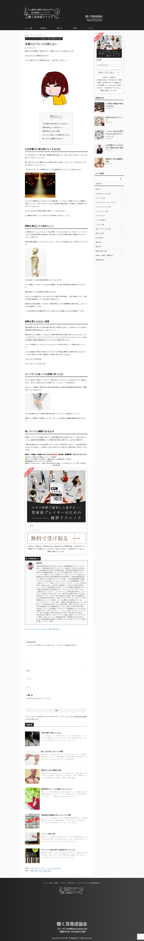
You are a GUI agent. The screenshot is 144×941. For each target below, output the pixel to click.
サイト (28, 687)
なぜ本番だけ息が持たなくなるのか (55, 124)
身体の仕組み (56, 629)
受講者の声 (43, 28)
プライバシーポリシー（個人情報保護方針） (89, 883)
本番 (50, 629)
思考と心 (45, 629)
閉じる (59, 116)
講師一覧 (59, 28)
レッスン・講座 (27, 28)
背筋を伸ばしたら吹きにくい (53, 127)
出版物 (75, 28)
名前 (28, 670)
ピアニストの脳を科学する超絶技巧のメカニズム (58, 850)
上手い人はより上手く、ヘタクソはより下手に (45, 868)
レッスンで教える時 (48, 834)
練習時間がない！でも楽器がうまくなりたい (56, 789)
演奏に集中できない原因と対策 (40, 871)
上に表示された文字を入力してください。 (39, 698)
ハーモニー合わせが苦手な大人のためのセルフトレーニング (114, 133)
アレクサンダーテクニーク (34, 629)
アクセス (62, 883)
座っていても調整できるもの (53, 139)
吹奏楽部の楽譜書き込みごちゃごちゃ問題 (56, 815)
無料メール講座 (53, 883)
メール (28, 679)
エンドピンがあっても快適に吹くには (56, 135)
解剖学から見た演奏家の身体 (51, 770)
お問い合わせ (71, 883)
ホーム (45, 883)
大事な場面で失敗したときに (51, 733)
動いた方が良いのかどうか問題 (52, 751)
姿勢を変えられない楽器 (52, 131)
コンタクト (90, 28)
